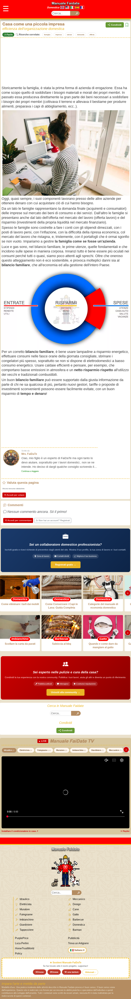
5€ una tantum (72, 972)
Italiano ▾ (79, 950)
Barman (77, 929)
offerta (91, 35)
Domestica (53, 7)
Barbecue (78, 919)
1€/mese (39, 972)
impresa (58, 35)
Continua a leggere (30, 471)
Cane (75, 909)
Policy (18, 953)
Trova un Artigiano (78, 943)
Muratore (61, 750)
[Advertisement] (65, 61)
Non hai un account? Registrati (54, 520)
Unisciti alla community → (65, 692)
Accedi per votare (15, 495)
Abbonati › (90, 972)
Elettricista (26, 750)
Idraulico (9, 750)
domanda (80, 35)
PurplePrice (21, 938)
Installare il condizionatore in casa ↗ (20, 831)
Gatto (75, 914)
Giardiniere (97, 750)
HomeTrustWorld (24, 948)
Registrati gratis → (65, 564)
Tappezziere (26, 929)
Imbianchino (79, 750)
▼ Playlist (124, 831)
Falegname (44, 750)
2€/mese (54, 972)
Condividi (116, 25)
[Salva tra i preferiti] (127, 25)
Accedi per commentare (20, 520)
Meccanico (115, 750)
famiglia (47, 35)
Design (76, 904)
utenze (69, 35)
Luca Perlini (22, 943)
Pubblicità (73, 938)
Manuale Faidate (66, 3)
